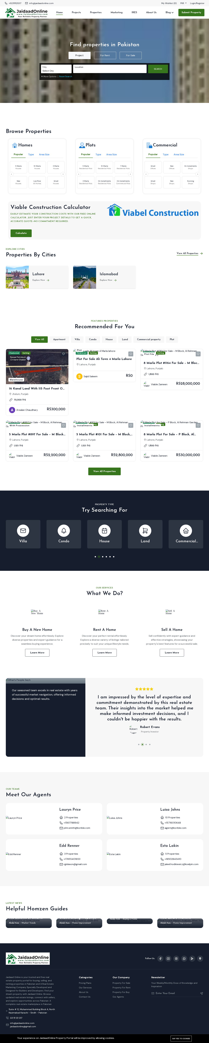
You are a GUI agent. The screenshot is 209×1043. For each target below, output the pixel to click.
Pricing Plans (85, 983)
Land (125, 339)
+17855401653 (71, 859)
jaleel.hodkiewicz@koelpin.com (181, 864)
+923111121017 (15, 3)
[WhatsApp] (184, 959)
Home (59, 12)
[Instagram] (176, 959)
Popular (18, 154)
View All (39, 339)
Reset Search (65, 77)
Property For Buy (121, 992)
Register (200, 3)
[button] (49, 77)
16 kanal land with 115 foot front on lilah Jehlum (36, 389)
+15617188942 (71, 822)
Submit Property (191, 12)
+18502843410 (172, 859)
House (109, 339)
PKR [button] (182, 3)
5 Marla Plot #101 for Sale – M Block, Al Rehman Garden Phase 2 (103, 435)
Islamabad (109, 274)
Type (31, 154)
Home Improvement (81, 923)
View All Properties (104, 471)
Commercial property (148, 339)
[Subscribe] (200, 993)
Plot (172, 339)
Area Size (44, 154)
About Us (151, 12)
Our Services (85, 987)
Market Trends (29, 923)
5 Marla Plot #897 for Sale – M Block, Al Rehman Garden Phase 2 (36, 435)
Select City (48, 70)
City (45, 67)
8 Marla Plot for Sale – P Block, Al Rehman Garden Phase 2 (169, 435)
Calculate (21, 233)
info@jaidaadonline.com (41, 3)
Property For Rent (122, 987)
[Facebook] (160, 959)
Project (79, 55)
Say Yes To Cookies (181, 1038)
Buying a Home (130, 919)
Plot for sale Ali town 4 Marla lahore (104, 359)
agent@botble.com (175, 827)
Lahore (38, 274)
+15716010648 (172, 822)
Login (193, 3)
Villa (77, 339)
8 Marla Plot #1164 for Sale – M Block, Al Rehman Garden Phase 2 (172, 363)
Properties (96, 12)
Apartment (59, 339)
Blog (168, 12)
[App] (192, 959)
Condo (92, 339)
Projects (76, 12)
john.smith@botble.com (76, 827)
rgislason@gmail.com (75, 864)
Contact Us (84, 996)
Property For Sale (121, 983)
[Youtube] (168, 959)
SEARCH (158, 69)
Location (79, 67)
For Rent (105, 55)
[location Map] (200, 959)
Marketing (117, 12)
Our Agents (118, 996)
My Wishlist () (169, 3)
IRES (134, 12)
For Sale (130, 55)
